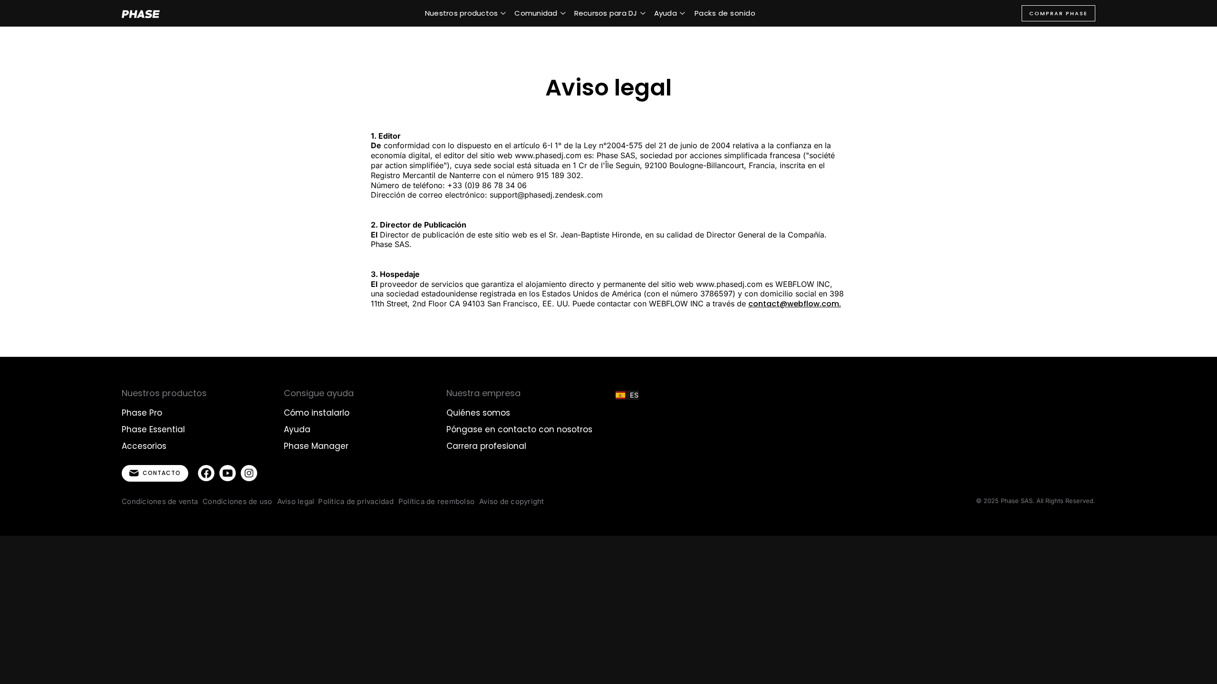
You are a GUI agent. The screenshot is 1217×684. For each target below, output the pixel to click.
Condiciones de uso (237, 501)
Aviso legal (296, 501)
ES (634, 395)
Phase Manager (316, 446)
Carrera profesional (486, 446)
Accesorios (144, 446)
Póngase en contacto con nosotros (519, 429)
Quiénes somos (478, 413)
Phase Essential (153, 429)
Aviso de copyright (511, 501)
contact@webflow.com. (794, 303)
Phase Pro (142, 413)
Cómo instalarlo (316, 413)
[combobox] (627, 395)
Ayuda (297, 429)
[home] (141, 13)
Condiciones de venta (160, 501)
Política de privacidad (356, 501)
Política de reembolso (436, 501)
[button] (465, 13)
